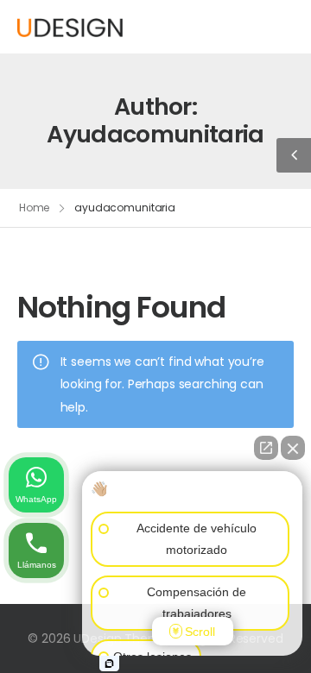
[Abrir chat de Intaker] (109, 663)
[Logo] (70, 27)
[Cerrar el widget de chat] (293, 448)
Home (34, 207)
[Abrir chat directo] (266, 448)
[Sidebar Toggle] (293, 155)
